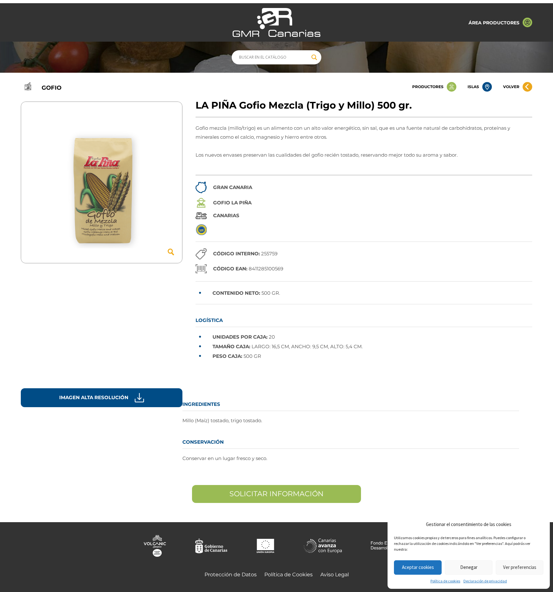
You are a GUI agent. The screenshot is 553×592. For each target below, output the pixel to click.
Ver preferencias (519, 567)
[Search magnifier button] (314, 57)
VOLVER (511, 86)
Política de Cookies (288, 574)
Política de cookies (445, 581)
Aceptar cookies (418, 567)
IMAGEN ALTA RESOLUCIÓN (93, 397)
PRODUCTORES (428, 86)
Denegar (468, 567)
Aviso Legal (334, 574)
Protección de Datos (230, 574)
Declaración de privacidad (485, 581)
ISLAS (473, 86)
